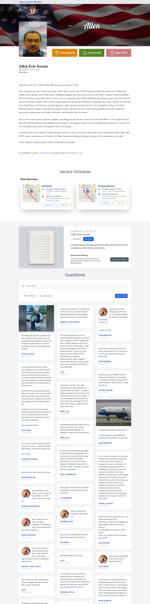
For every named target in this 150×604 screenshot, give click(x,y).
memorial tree (45, 152)
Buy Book (88, 239)
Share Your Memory (119, 259)
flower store (78, 152)
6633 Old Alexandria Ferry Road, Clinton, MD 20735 (58, 199)
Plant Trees (64, 205)
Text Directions (48, 205)
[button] (31, 191)
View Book (76, 239)
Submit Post (121, 296)
